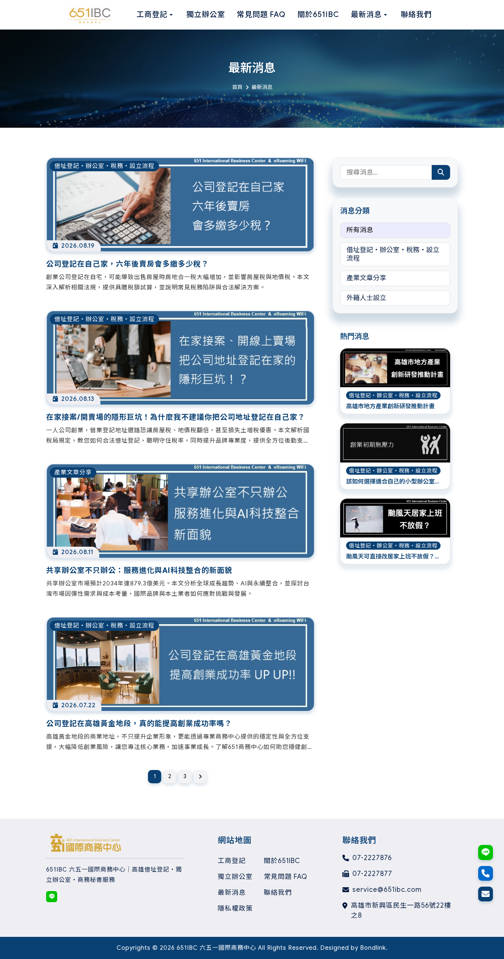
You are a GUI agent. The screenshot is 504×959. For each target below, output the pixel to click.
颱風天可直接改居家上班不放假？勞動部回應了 (393, 557)
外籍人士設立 (366, 298)
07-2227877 (372, 874)
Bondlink (373, 948)
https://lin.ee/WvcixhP (51, 896)
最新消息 (232, 892)
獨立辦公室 (235, 877)
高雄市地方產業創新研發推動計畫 (390, 406)
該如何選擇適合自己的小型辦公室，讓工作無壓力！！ (393, 482)
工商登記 (232, 861)
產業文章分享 (366, 278)
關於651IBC (282, 861)
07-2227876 (372, 858)
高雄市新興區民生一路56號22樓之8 (401, 910)
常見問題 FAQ (285, 877)
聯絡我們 (278, 892)
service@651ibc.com (387, 890)
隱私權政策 (235, 908)
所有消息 (359, 230)
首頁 (237, 87)
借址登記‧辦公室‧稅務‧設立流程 (392, 254)
